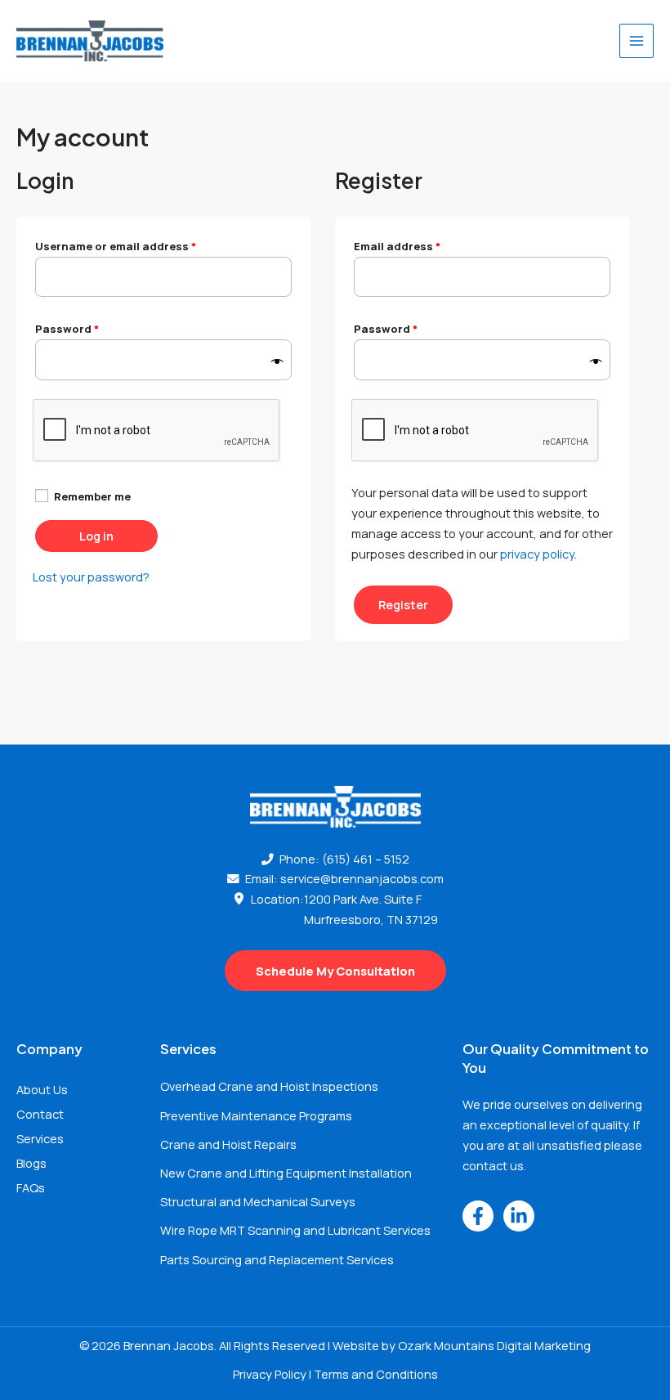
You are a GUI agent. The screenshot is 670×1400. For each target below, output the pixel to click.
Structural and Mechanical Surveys (257, 1201)
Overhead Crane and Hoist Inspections (269, 1086)
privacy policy (537, 553)
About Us (42, 1089)
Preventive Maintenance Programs (256, 1115)
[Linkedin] (518, 1216)
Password (92, 327)
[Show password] (277, 362)
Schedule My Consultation (335, 970)
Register (403, 604)
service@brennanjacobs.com (362, 878)
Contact (40, 1114)
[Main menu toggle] (636, 41)
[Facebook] (478, 1216)
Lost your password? (91, 576)
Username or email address (140, 245)
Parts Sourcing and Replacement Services (277, 1259)
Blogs (31, 1163)
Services (40, 1138)
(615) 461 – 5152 (365, 858)
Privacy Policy (269, 1374)
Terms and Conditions (376, 1374)
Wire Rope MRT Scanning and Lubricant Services (295, 1230)
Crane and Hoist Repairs (228, 1144)
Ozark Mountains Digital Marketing (494, 1345)
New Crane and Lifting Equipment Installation (286, 1172)
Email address (422, 245)
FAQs (30, 1187)
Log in (96, 535)
